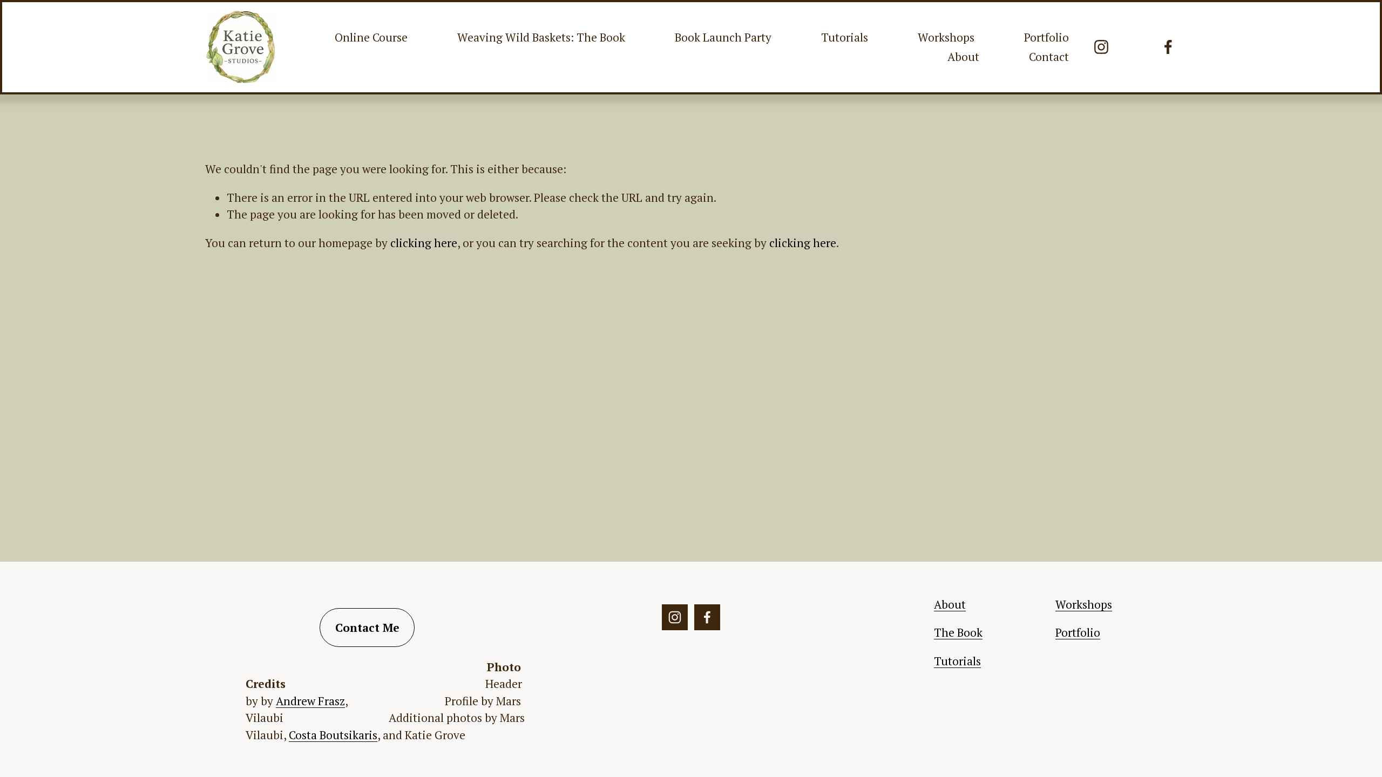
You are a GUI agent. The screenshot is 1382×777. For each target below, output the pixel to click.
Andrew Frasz (310, 700)
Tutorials (844, 37)
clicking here (423, 242)
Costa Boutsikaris (333, 734)
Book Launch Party (723, 37)
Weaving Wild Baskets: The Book (541, 37)
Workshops (946, 37)
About (963, 56)
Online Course (371, 37)
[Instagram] (1101, 47)
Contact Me (367, 627)
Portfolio (1046, 37)
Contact (1049, 56)
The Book (958, 632)
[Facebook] (1168, 47)
